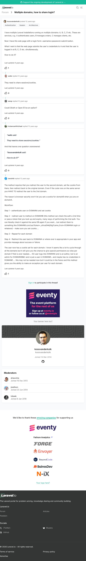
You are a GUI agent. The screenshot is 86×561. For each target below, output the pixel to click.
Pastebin (3, 516)
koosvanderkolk (43, 350)
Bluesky (49, 528)
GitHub (6, 532)
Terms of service (7, 552)
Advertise (4, 556)
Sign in (31, 283)
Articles (46, 511)
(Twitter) (6, 528)
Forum (5, 12)
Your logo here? (43, 483)
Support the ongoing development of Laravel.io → (44, 2)
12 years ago (22, 76)
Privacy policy (49, 552)
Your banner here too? (43, 321)
